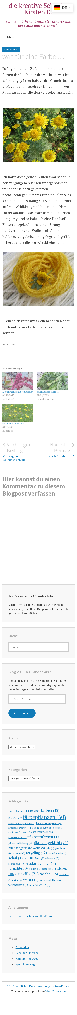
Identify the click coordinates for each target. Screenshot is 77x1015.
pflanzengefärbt (50, 842)
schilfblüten (34, 858)
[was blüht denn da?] (17, 413)
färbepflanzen (44, 817)
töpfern (17, 880)
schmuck (52, 858)
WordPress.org (25, 964)
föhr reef (30, 823)
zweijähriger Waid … (48, 391)
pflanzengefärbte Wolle (26, 848)
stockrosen (48, 869)
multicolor (15, 832)
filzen (20, 810)
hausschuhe (45, 823)
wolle (44, 885)
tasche (49, 874)
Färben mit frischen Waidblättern (30, 916)
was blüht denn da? (13, 423)
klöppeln (58, 828)
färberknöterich (16, 823)
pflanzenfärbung (20, 843)
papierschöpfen (17, 837)
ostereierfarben (44, 832)
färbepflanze (15, 818)
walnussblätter (50, 880)
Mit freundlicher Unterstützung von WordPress (38, 986)
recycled (18, 853)
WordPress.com (55, 991)
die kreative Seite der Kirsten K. (38, 8)
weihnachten (18, 885)
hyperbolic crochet (19, 827)
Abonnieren (22, 713)
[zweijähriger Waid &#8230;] (52, 381)
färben (50, 810)
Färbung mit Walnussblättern (16, 451)
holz (58, 823)
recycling (36, 853)
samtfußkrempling (57, 853)
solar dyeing (42, 863)
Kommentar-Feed (27, 959)
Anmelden (22, 947)
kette (47, 827)
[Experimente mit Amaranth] (17, 381)
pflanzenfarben (44, 836)
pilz (50, 848)
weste (33, 885)
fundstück (33, 810)
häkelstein (36, 828)
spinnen (35, 868)
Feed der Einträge (27, 953)
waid (30, 879)
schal (16, 857)
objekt (27, 832)
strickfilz (27, 874)
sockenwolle (18, 863)
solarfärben (18, 868)
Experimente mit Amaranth (17, 391)
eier (12, 810)
